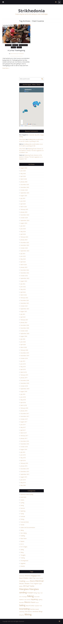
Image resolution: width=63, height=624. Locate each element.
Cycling (22, 502)
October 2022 (24, 275)
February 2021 (24, 320)
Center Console (39, 578)
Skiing (21, 552)
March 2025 (23, 206)
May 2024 (23, 231)
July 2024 (22, 226)
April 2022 (23, 292)
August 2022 (23, 281)
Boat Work (8, 45)
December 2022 (24, 270)
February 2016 (24, 463)
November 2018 (24, 383)
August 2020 (23, 336)
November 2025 (24, 187)
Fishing (22, 519)
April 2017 (23, 430)
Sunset (37, 609)
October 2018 (24, 386)
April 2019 (23, 369)
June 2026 (23, 171)
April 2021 (23, 317)
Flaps (38, 593)
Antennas (21, 576)
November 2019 (24, 355)
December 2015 (24, 468)
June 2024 (23, 228)
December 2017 (24, 413)
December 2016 (24, 441)
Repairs (19, 47)
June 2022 (23, 286)
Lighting (40, 599)
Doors (32, 581)
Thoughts (23, 555)
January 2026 (23, 182)
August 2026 (23, 168)
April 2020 (23, 344)
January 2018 (23, 411)
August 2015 (23, 477)
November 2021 (24, 303)
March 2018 (23, 405)
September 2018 (24, 388)
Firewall (30, 593)
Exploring (15, 45)
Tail (26, 611)
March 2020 (23, 347)
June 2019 (23, 364)
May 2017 (23, 427)
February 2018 (24, 408)
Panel (33, 602)
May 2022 (23, 289)
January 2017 (23, 438)
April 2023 (23, 262)
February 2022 (24, 297)
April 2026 (23, 176)
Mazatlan (21, 602)
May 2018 (23, 399)
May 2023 (23, 259)
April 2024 (23, 234)
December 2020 (24, 325)
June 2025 (23, 201)
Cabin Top (32, 578)
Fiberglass (24, 589)
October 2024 (24, 217)
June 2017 (23, 424)
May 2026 (23, 173)
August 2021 (23, 311)
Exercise (22, 508)
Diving (22, 505)
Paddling (22, 536)
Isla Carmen (27, 599)
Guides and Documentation (27, 527)
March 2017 (23, 433)
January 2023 (23, 267)
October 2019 (24, 358)
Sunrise (32, 609)
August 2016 (23, 449)
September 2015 (24, 474)
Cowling (22, 581)
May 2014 (23, 482)
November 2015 (24, 471)
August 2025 (23, 195)
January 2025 (23, 212)
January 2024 (23, 240)
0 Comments (21, 53)
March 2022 (23, 295)
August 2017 (23, 422)
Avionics (28, 576)
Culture (22, 500)
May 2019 (23, 366)
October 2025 (24, 190)
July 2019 (22, 361)
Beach (21, 578)
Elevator (21, 583)
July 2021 (22, 314)
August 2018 (23, 391)
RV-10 (22, 544)
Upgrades (23, 563)
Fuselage (24, 596)
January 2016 (23, 466)
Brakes (25, 578)
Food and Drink (23, 45)
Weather (22, 566)
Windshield (35, 611)
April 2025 (23, 204)
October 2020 (24, 331)
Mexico (27, 602)
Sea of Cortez (30, 606)
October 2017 (24, 419)
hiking (30, 596)
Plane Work (23, 538)
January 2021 (23, 322)
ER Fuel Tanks (28, 586)
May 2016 (23, 457)
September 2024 (24, 220)
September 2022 (24, 278)
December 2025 (24, 184)
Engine (36, 583)
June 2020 (23, 342)
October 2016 (24, 446)
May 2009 (23, 485)
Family (22, 513)
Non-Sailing (23, 533)
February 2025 (24, 209)
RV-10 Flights (23, 547)
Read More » (5, 68)
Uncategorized (24, 560)
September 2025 (24, 193)
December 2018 (24, 380)
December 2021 (24, 300)
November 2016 (24, 444)
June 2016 (23, 455)
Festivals (22, 516)
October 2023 (24, 248)
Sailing (22, 549)
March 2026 (23, 179)
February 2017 (24, 435)
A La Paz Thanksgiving (16, 50)
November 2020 (24, 328)
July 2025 (22, 198)
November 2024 (24, 215)
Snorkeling (24, 608)
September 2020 (24, 333)
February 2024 (24, 237)
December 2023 (24, 242)
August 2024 (23, 223)
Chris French (13, 53)
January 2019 (23, 377)
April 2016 (23, 460)
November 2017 (24, 416)
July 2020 (22, 339)
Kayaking (34, 599)
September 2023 (24, 251)
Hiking (22, 530)
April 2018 (23, 402)
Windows (29, 611)
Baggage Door (36, 576)
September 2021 (24, 309)
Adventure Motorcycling (26, 494)
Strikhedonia (31, 11)
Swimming (21, 611)
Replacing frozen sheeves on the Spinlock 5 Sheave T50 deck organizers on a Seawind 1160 (31, 150)
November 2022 (24, 273)
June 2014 (23, 480)
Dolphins (27, 581)
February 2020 (24, 350)
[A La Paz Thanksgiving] (16, 33)
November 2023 (24, 245)
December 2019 (24, 353)
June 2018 (23, 397)
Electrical (39, 581)
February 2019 (24, 375)
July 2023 (22, 253)
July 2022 (22, 284)
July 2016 (22, 452)
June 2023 (23, 256)
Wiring (28, 614)
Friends (13, 47)
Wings (40, 611)
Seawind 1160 (38, 605)
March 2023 (23, 264)
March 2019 (23, 372)
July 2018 (22, 394)
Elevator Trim (29, 583)
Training (22, 558)
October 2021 (24, 306)
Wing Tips (21, 615)
